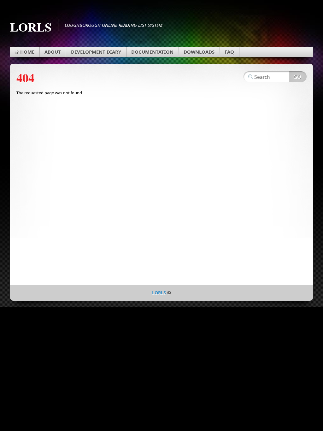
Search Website (298, 76)
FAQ (229, 52)
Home (27, 52)
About (52, 52)
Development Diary (96, 52)
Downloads (199, 52)
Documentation (152, 52)
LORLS (31, 27)
